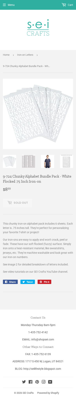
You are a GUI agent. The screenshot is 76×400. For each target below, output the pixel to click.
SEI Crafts (28, 392)
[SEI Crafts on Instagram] (44, 382)
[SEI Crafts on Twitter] (24, 382)
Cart (70, 4)
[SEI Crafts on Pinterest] (37, 382)
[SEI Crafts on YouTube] (50, 382)
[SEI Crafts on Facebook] (30, 382)
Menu (11, 4)
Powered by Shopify (48, 392)
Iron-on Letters (25, 54)
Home (6, 54)
